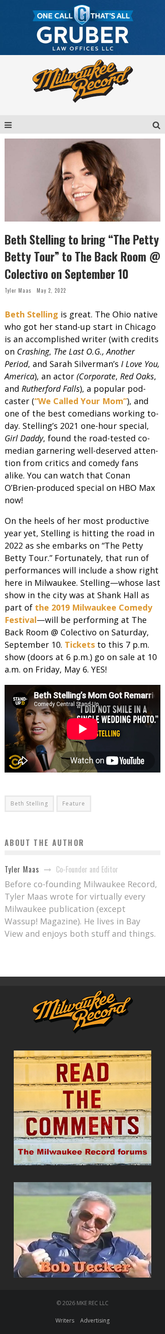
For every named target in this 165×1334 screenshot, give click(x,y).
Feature (73, 803)
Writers (64, 1320)
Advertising (95, 1320)
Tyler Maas (18, 290)
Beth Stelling (29, 803)
